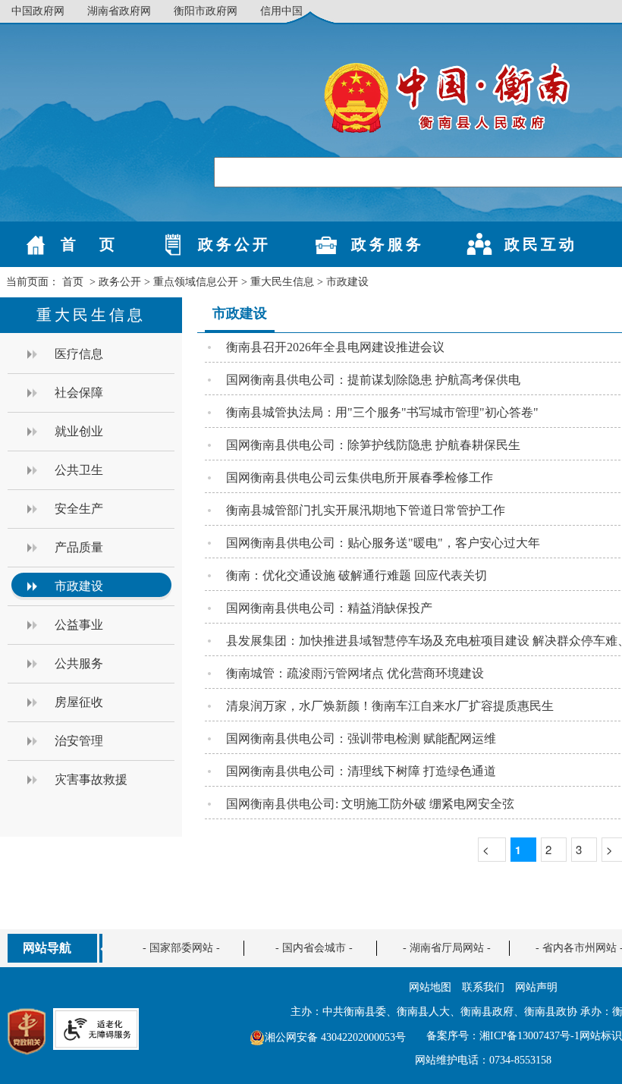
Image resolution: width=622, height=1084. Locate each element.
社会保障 (79, 392)
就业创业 (79, 431)
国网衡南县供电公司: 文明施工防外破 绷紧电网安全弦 (370, 803)
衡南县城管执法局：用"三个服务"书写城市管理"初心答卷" (382, 412)
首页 (72, 281)
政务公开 (120, 281)
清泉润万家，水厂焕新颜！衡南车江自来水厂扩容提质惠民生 (390, 705)
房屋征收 (79, 702)
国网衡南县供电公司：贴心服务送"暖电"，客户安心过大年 (383, 542)
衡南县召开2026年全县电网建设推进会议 (335, 347)
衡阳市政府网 (205, 11)
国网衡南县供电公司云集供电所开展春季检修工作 (359, 477)
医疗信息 (79, 353)
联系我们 (483, 987)
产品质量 (79, 547)
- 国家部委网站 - (181, 948)
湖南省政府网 (119, 11)
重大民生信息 (282, 281)
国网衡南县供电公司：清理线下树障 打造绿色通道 (361, 771)
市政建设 (347, 281)
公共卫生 (79, 469)
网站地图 (430, 987)
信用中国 (281, 11)
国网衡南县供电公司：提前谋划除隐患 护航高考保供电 (373, 379)
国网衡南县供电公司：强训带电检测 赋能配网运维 (361, 738)
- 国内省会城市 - (314, 948)
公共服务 (79, 663)
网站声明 (536, 987)
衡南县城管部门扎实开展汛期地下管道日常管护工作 (365, 510)
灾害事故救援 (91, 779)
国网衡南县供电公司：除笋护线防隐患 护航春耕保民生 (373, 444)
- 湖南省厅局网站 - (447, 948)
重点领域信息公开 (195, 281)
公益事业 (79, 624)
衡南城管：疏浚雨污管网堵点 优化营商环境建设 (355, 673)
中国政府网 (37, 11)
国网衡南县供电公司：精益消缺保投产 (329, 608)
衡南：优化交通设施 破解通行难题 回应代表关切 (356, 575)
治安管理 (79, 740)
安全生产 (79, 508)
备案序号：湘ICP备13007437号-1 (503, 1036)
